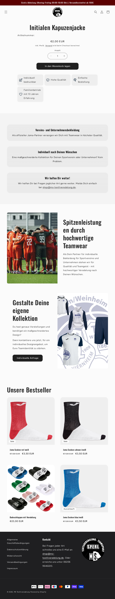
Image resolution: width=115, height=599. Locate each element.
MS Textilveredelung (22, 592)
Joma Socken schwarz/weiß (74, 450)
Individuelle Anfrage (27, 358)
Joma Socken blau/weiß (73, 517)
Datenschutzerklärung (17, 549)
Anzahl (57, 50)
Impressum (12, 568)
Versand (48, 46)
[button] (6, 12)
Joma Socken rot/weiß (19, 450)
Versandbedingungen (17, 562)
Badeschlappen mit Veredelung (23, 517)
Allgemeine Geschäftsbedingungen (18, 541)
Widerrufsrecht (14, 556)
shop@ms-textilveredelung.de (59, 187)
